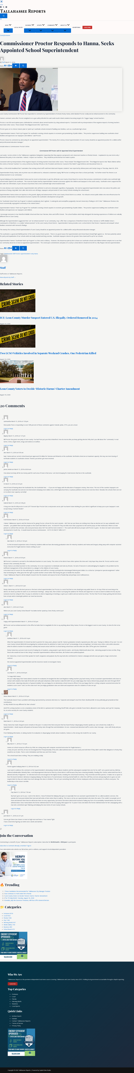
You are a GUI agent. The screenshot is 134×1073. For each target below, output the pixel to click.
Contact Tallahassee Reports (21, 1021)
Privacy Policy (16, 1026)
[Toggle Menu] (8, 30)
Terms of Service (17, 1023)
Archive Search (16, 1016)
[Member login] (1, 19)
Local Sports (16, 1006)
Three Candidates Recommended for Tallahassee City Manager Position (27, 891)
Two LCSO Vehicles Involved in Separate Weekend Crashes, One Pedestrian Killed (48, 353)
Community (51, 25)
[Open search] (3, 15)
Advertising (76, 27)
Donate (14, 1018)
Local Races (18, 27)
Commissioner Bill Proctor (12, 254)
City (7, 920)
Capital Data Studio (45, 1070)
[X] (3, 7)
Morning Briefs (10, 922)
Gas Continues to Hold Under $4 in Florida (18, 893)
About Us (63, 25)
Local (7, 916)
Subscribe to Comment (7, 846)
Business (28, 25)
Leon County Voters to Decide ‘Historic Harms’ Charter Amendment (40, 388)
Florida (7, 918)
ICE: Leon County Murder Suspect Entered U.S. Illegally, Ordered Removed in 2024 (48, 317)
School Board (9, 929)
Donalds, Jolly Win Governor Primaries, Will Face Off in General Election (27, 900)
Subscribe (87, 27)
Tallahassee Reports (25, 1070)
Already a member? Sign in (23, 846)
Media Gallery (9, 925)
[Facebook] (1, 7)
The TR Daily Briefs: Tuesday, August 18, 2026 (19, 898)
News (7, 25)
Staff (3, 62)
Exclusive (7, 35)
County (2, 35)
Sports (39, 25)
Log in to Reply (8, 428)
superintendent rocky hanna (29, 254)
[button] (10, 25)
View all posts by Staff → (8, 277)
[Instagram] (6, 7)
